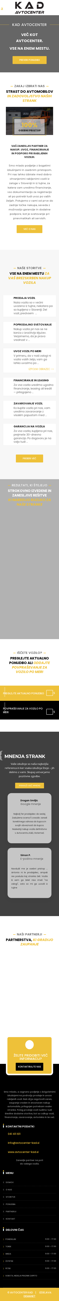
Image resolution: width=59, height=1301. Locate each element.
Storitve (10, 1196)
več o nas (29, 229)
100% (29, 125)
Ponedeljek (10, 1239)
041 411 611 (14, 1134)
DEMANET (29, 1296)
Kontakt (10, 1218)
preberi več (29, 458)
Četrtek (9, 1261)
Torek (8, 1246)
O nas (9, 1189)
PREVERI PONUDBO (29, 60)
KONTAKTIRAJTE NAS (29, 1066)
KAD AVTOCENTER (29, 24)
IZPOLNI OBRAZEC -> (41, 369)
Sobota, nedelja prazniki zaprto (21, 1275)
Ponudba (10, 1204)
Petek (8, 1268)
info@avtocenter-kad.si (23, 1143)
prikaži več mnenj (29, 785)
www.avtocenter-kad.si (23, 1152)
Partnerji (11, 1211)
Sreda (8, 1254)
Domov (10, 1182)
